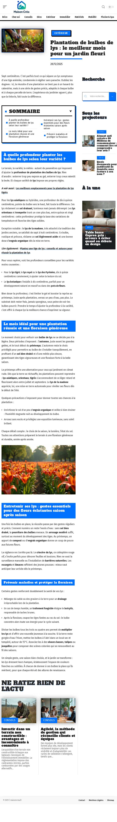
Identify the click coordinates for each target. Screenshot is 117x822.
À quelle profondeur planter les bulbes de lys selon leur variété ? (21, 123)
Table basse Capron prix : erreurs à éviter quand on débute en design (98, 238)
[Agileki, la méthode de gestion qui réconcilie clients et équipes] (58, 710)
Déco (89, 227)
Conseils (10, 720)
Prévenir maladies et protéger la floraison (57, 135)
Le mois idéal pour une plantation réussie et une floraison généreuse (21, 134)
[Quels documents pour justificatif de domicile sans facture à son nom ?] (88, 165)
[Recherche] (103, 7)
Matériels (102, 132)
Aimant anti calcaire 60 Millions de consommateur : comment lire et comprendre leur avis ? (107, 143)
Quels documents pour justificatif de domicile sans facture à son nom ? (107, 168)
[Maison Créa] (22, 7)
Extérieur (61, 33)
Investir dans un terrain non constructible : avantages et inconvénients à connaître (16, 737)
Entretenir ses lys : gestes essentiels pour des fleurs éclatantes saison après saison (57, 124)
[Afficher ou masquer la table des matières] (56, 111)
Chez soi (101, 157)
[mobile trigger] (5, 7)
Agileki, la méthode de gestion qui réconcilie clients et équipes (58, 734)
